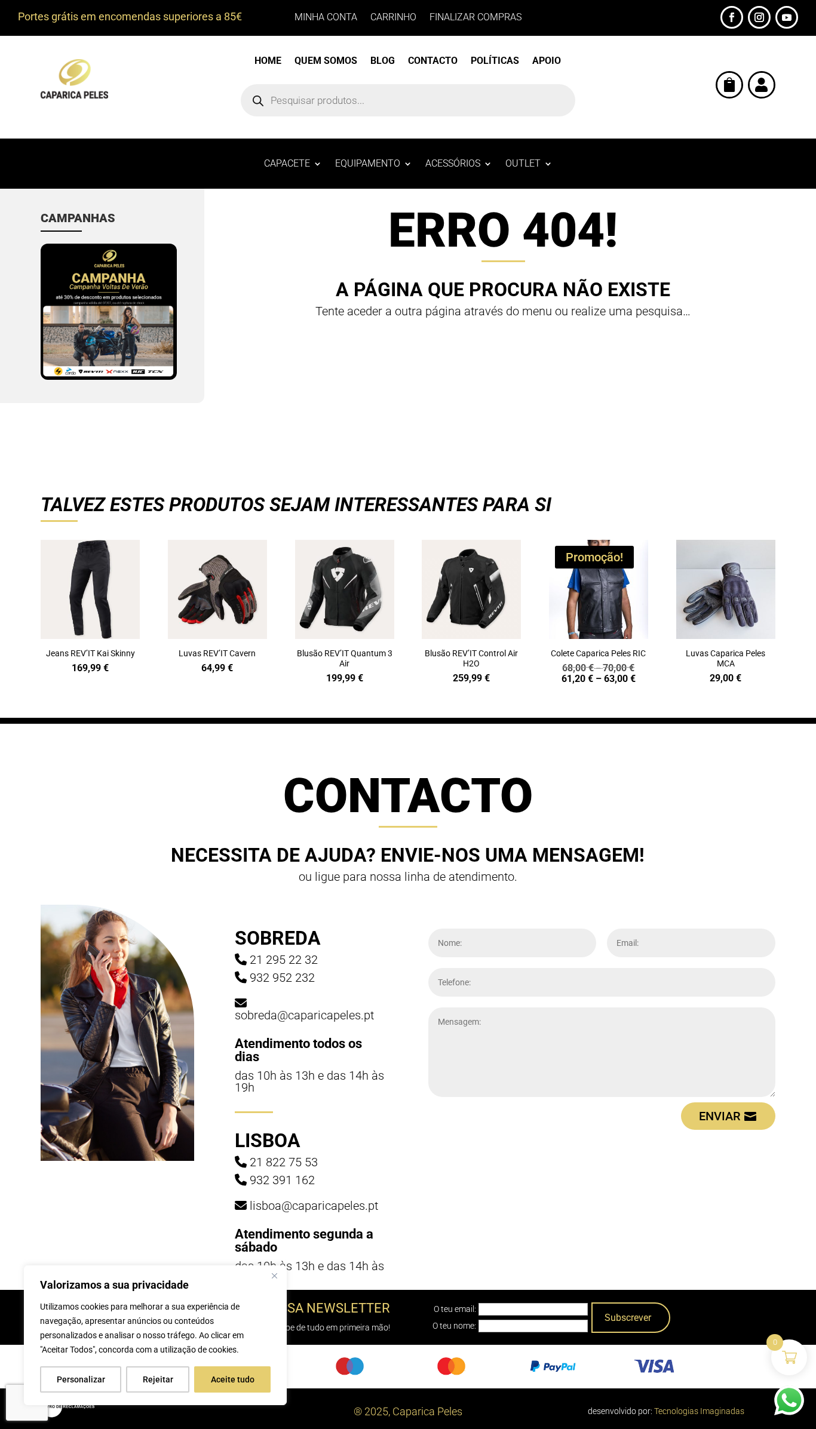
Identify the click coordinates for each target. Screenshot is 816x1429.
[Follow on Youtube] (786, 17)
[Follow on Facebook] (731, 17)
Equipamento (367, 164)
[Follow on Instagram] (759, 17)
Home (267, 61)
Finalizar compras (475, 18)
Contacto (433, 61)
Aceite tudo (232, 1379)
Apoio (546, 61)
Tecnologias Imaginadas (699, 1411)
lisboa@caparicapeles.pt (314, 1205)
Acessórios (452, 164)
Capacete (287, 164)
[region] (155, 1335)
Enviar (720, 1116)
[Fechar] (274, 1275)
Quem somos (326, 61)
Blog (382, 61)
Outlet (523, 164)
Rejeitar (158, 1379)
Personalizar (81, 1379)
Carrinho (393, 18)
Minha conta (326, 18)
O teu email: (455, 1309)
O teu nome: (454, 1325)
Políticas (495, 61)
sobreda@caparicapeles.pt (304, 1015)
